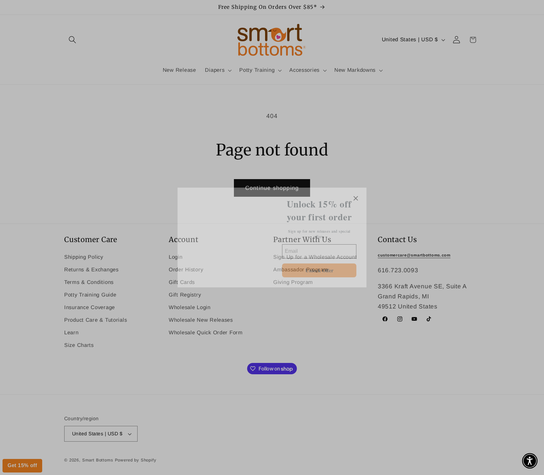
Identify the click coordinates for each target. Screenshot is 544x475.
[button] (530, 461)
